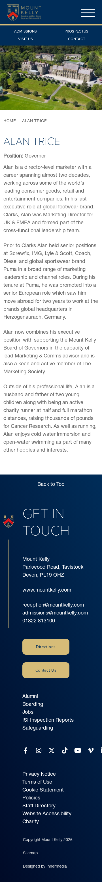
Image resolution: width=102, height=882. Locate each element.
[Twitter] (51, 750)
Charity (30, 821)
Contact (76, 38)
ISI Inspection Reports (48, 720)
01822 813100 (38, 620)
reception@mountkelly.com (53, 604)
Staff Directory (39, 805)
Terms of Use (37, 782)
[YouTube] (77, 750)
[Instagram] (38, 750)
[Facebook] (25, 750)
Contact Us (46, 670)
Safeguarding (37, 727)
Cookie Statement (43, 789)
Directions (46, 647)
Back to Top (51, 484)
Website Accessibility (46, 813)
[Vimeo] (91, 750)
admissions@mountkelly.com (55, 612)
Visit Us (25, 38)
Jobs (27, 712)
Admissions (25, 31)
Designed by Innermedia (45, 866)
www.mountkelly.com (46, 589)
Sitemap (30, 852)
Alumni (30, 696)
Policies (31, 797)
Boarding (32, 704)
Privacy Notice (39, 774)
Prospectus (77, 31)
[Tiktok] (64, 750)
